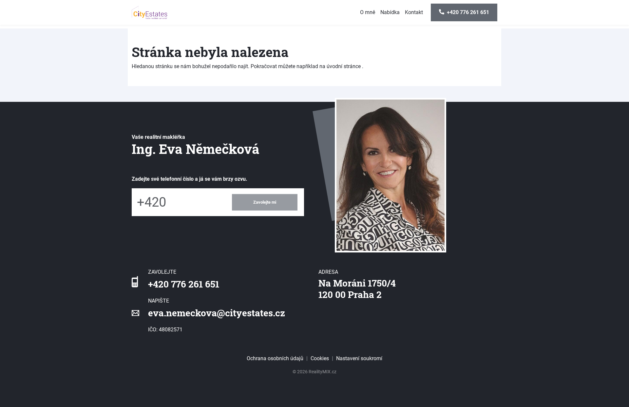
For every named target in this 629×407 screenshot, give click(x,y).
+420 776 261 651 (183, 284)
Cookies (320, 358)
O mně (367, 12)
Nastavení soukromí (359, 358)
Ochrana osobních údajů (275, 358)
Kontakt (414, 12)
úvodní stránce (344, 66)
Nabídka (390, 12)
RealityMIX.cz (322, 371)
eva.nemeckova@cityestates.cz (216, 313)
